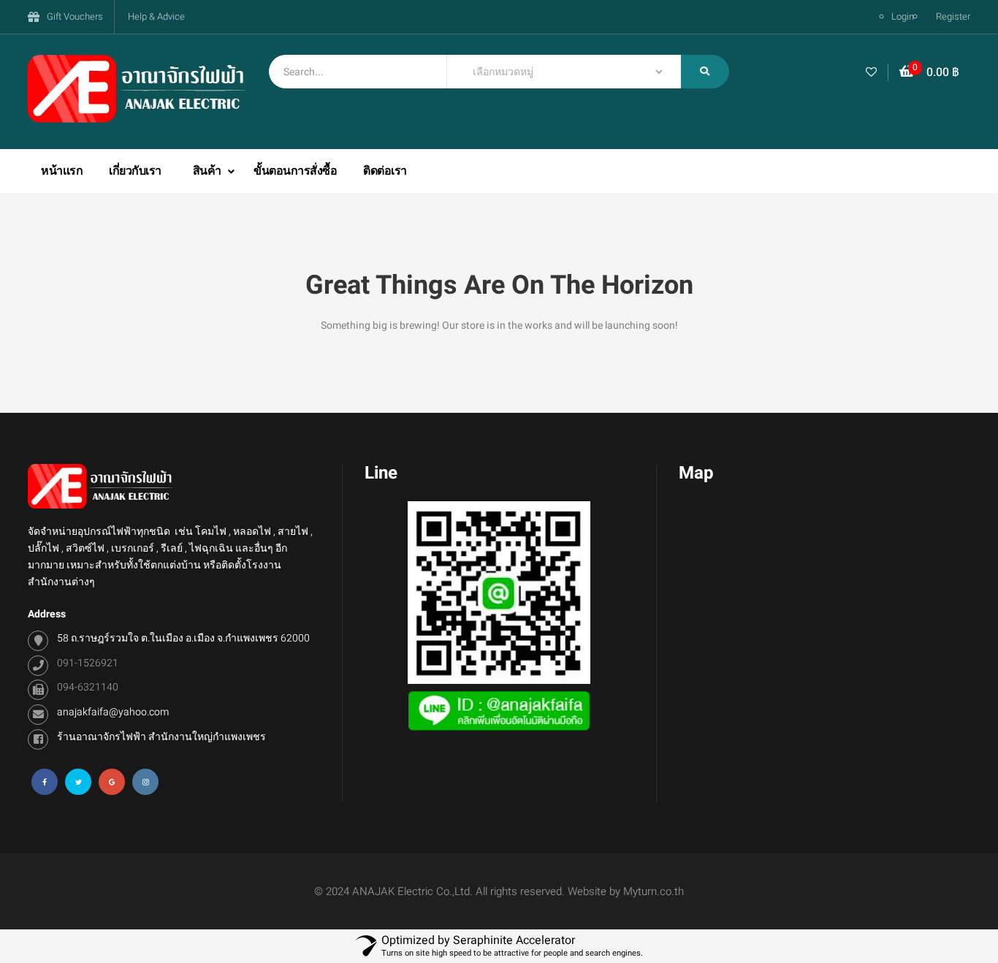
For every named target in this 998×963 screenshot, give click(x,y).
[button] (929, 72)
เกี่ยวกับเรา (135, 171)
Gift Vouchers (75, 16)
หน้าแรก (62, 171)
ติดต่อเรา (385, 171)
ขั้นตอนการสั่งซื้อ (295, 171)
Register (953, 16)
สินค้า (208, 171)
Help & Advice (156, 16)
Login (902, 16)
